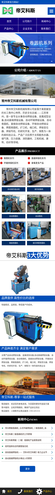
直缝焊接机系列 (38, 158)
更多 (27, 469)
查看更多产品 (37, 163)
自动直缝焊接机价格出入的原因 (18, 458)
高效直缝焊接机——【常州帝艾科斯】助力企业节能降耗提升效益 (29, 452)
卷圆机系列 (9, 158)
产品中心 (9, 28)
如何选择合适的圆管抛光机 (16, 446)
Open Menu (51, 11)
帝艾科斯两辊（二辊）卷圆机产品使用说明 (23, 440)
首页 (9, 21)
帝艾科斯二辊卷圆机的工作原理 (18, 434)
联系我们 (45, 28)
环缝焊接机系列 (11, 163)
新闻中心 (46, 21)
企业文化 (27, 28)
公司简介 (27, 21)
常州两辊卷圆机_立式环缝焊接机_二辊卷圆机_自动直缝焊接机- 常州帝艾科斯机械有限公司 (29, 428)
